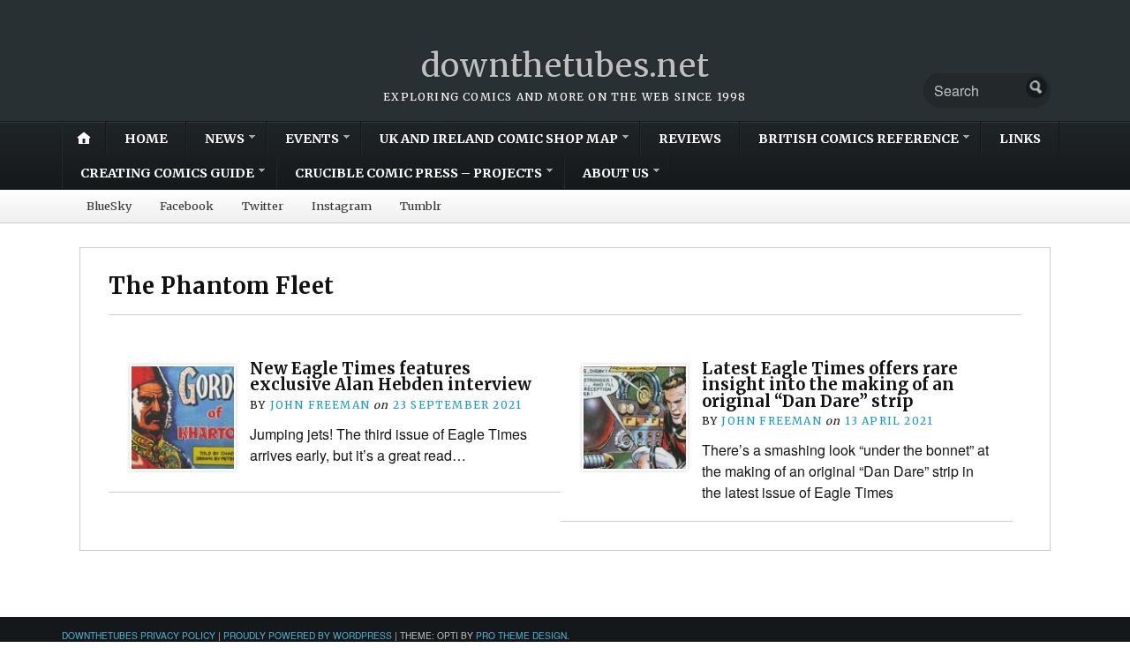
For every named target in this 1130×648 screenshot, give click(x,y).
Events (312, 139)
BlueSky (109, 206)
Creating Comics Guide (167, 173)
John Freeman (320, 404)
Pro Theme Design (521, 635)
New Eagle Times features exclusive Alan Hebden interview (390, 376)
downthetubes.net (565, 66)
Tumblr (420, 206)
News (225, 139)
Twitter (262, 206)
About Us (616, 173)
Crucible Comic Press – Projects (418, 173)
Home (146, 139)
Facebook (187, 206)
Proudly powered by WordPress (307, 635)
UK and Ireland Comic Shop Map (499, 139)
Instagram (342, 206)
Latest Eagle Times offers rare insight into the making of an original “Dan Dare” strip (830, 384)
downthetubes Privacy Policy (138, 635)
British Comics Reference (858, 139)
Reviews (690, 139)
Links (1020, 139)
